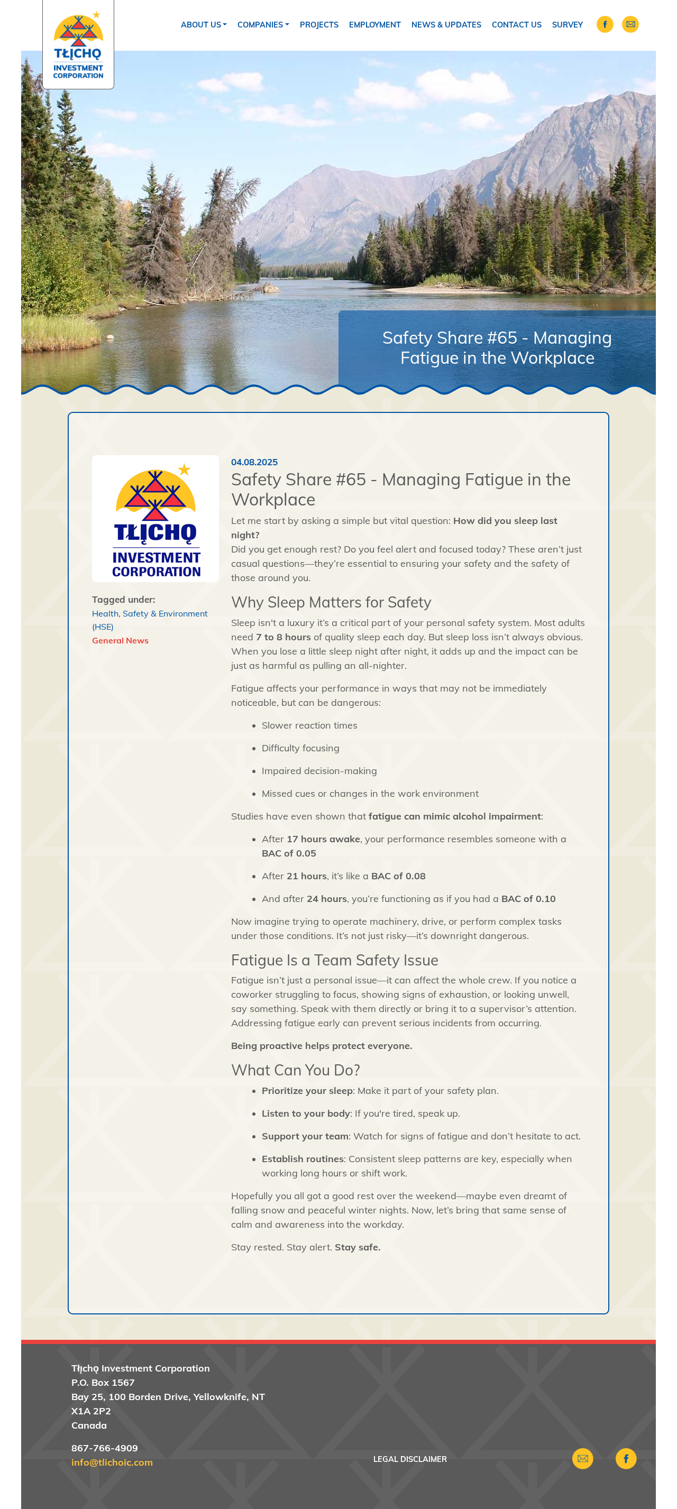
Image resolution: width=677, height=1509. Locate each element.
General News (120, 640)
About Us (201, 25)
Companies (260, 25)
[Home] (78, 44)
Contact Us (517, 25)
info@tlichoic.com (112, 1462)
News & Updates (446, 25)
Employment (375, 25)
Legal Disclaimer (410, 1459)
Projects (319, 25)
